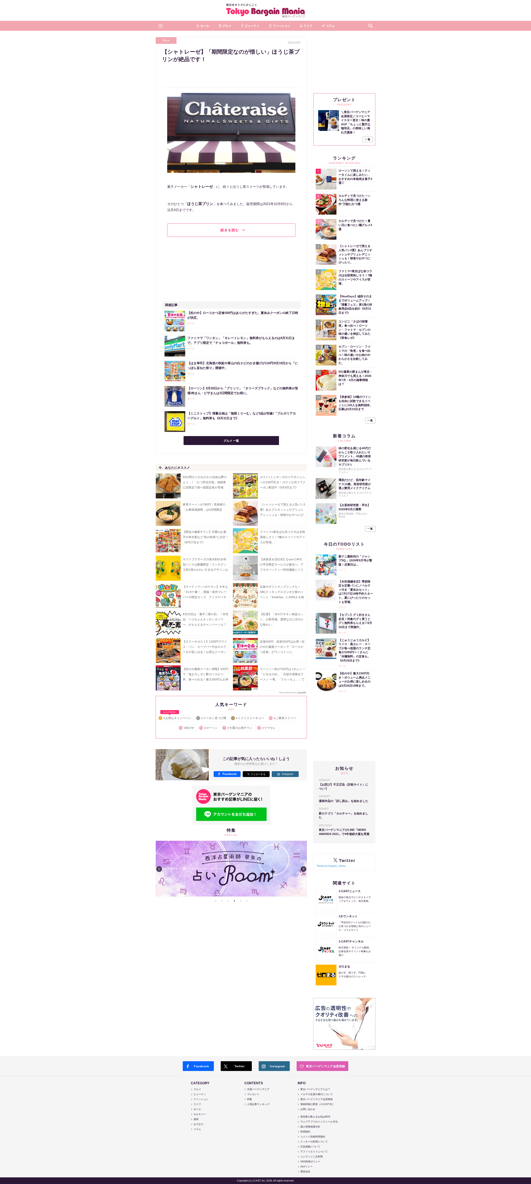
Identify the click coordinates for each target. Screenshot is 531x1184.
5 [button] (241, 901)
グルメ (166, 40)
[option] (231, 869)
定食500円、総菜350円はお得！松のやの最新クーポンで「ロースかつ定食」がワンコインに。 (282, 647)
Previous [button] (159, 869)
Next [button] (303, 869)
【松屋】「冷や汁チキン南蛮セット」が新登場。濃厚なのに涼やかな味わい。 (281, 619)
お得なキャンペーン (175, 717)
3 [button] (228, 901)
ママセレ (267, 727)
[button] (161, 26)
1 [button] (216, 901)
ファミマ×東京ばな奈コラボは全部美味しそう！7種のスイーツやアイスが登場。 (282, 537)
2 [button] (222, 901)
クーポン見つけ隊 (212, 718)
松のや (187, 727)
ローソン (209, 727)
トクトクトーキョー (248, 718)
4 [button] (234, 901)
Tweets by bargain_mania (331, 865)
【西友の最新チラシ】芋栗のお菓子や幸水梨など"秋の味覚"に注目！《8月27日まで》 (205, 537)
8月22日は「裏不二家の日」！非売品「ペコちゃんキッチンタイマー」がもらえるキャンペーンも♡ (205, 619)
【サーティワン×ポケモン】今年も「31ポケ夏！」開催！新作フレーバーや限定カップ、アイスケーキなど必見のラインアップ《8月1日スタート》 (205, 597)
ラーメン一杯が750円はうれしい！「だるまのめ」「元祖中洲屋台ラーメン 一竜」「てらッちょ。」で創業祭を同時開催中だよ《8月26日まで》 (283, 679)
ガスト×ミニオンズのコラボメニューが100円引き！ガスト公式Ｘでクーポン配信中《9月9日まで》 (283, 482)
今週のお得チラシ (238, 727)
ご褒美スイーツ (283, 718)
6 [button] (247, 901)
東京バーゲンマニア (265, 10)
